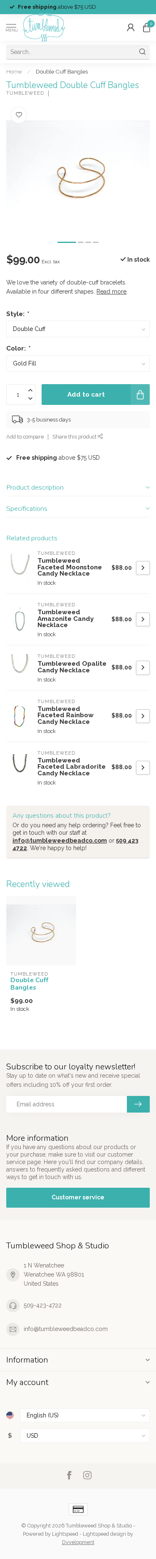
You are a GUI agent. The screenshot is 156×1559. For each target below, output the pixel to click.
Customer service (78, 1197)
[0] (146, 27)
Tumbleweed (25, 93)
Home (14, 71)
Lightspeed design (104, 1534)
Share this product (75, 437)
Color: (18, 348)
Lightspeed (65, 1534)
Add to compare (25, 437)
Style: (17, 314)
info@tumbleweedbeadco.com (59, 840)
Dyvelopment (78, 1542)
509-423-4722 (43, 1305)
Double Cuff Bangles (62, 71)
